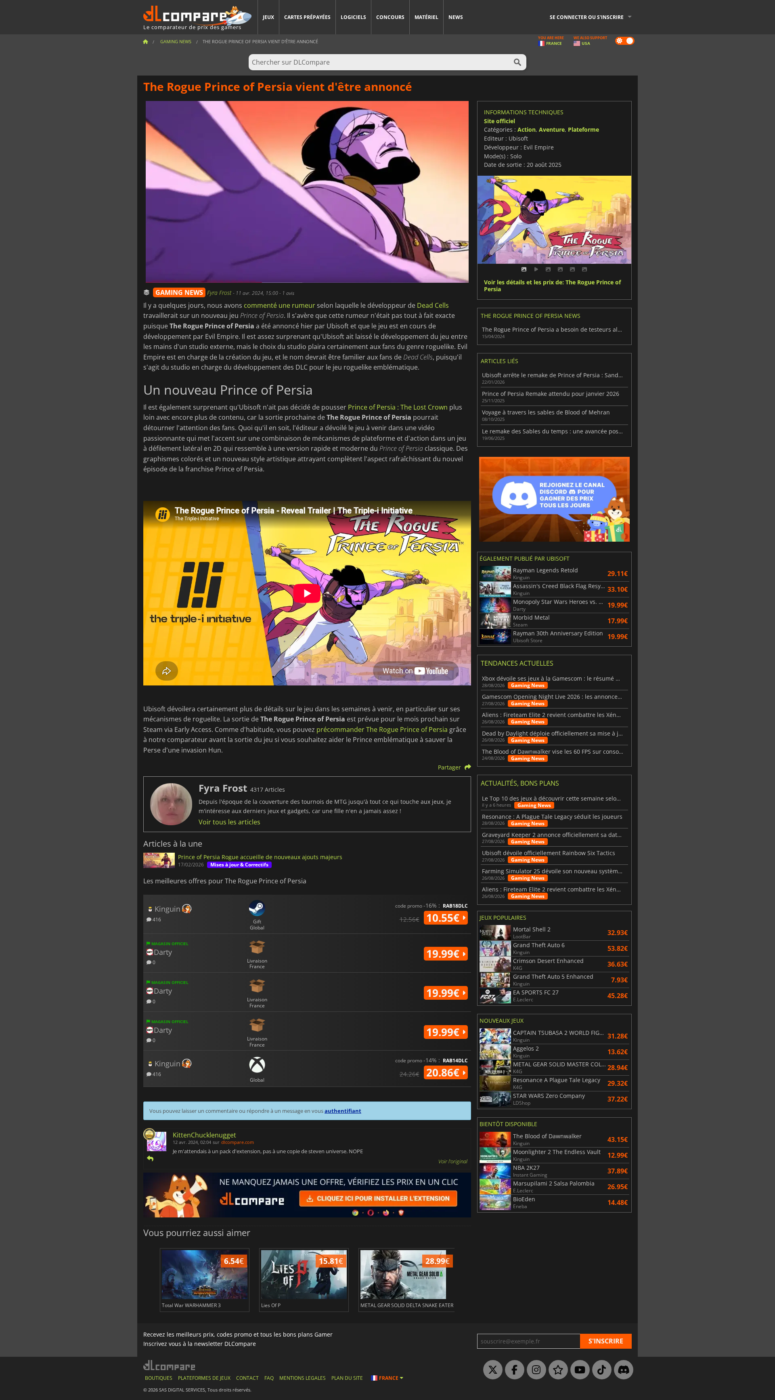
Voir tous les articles (229, 822)
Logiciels (353, 17)
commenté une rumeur (279, 305)
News (455, 17)
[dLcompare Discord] (622, 1370)
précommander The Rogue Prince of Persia (382, 729)
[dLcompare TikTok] (600, 1370)
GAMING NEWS (179, 292)
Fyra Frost (220, 292)
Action (526, 129)
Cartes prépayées (307, 17)
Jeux (268, 17)
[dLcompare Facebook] (513, 1370)
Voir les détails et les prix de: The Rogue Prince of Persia (552, 286)
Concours (390, 17)
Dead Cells (433, 305)
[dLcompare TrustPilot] (556, 1370)
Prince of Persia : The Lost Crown (398, 407)
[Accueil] (145, 41)
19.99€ (444, 954)
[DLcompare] (169, 1365)
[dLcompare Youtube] (578, 1370)
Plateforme (583, 129)
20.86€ (444, 1072)
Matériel (426, 17)
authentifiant (343, 1110)
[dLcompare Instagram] (534, 1370)
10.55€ (444, 918)
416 (156, 919)
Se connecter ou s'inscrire (587, 17)
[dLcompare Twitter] (491, 1370)
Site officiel (499, 121)
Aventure (552, 129)
